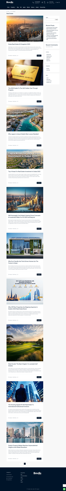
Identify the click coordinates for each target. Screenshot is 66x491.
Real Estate (14, 55)
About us (32, 7)
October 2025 (49, 54)
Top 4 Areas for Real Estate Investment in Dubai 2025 (24, 171)
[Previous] (20, 464)
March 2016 (48, 60)
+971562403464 (37, 1)
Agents (24, 7)
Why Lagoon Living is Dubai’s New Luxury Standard (23, 134)
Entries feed (48, 79)
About (21, 477)
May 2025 (48, 59)
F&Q (21, 7)
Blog (18, 7)
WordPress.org (49, 82)
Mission (28, 7)
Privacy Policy (42, 7)
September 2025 (49, 56)
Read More (39, 55)
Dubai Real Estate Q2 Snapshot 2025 (19, 44)
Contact (37, 7)
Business (10, 55)
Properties (13, 7)
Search (47, 17)
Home (8, 7)
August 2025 (49, 57)
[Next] (29, 464)
